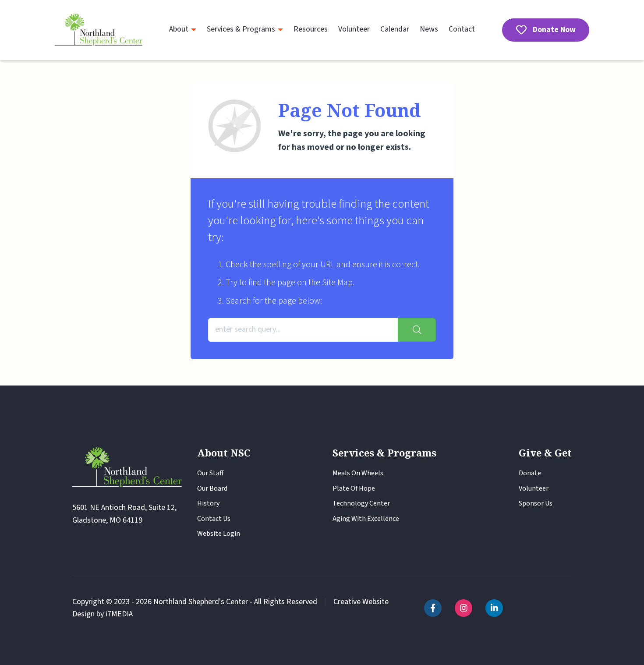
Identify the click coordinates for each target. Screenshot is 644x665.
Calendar (394, 29)
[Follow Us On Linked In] (494, 608)
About (178, 29)
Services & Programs (241, 29)
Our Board (212, 488)
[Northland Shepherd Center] (98, 30)
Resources (311, 29)
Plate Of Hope (354, 488)
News (429, 29)
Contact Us (213, 519)
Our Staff (210, 473)
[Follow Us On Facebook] (433, 608)
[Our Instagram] (463, 608)
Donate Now (554, 29)
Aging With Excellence (366, 519)
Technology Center (361, 503)
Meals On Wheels (358, 473)
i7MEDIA (119, 613)
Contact (462, 29)
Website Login (218, 533)
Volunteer (354, 29)
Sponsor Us (535, 503)
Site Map (337, 282)
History (208, 503)
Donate (530, 473)
